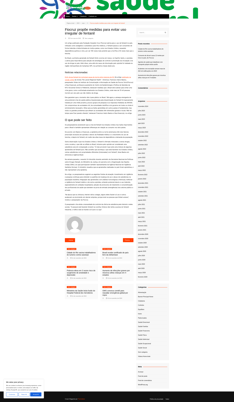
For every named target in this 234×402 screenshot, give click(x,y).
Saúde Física (142, 335)
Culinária (141, 305)
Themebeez (81, 399)
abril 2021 (141, 217)
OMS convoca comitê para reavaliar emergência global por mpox (115, 293)
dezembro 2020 (143, 234)
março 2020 (142, 272)
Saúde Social (142, 348)
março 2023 (142, 127)
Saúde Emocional (144, 322)
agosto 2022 (142, 149)
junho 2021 (141, 208)
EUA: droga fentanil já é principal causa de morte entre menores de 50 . (90, 77)
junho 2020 (141, 260)
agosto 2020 (142, 251)
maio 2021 (141, 213)
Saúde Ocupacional (144, 343)
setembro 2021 (143, 196)
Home (68, 16)
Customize (12, 394)
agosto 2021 (142, 200)
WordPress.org (143, 384)
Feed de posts (142, 376)
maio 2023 (141, 119)
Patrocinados (142, 318)
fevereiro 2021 (142, 226)
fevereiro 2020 (142, 277)
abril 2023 (141, 123)
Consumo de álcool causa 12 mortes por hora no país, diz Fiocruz (151, 57)
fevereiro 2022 (142, 174)
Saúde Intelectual (143, 339)
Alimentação (142, 292)
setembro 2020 (143, 247)
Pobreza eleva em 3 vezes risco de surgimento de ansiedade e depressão (81, 273)
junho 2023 (141, 115)
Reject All (24, 394)
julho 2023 (141, 110)
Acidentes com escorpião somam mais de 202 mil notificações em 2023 (151, 70)
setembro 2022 (143, 144)
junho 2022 (141, 157)
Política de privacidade (156, 399)
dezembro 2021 (143, 183)
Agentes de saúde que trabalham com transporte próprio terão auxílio (150, 63)
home (140, 314)
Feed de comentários (145, 380)
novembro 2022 (143, 136)
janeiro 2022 (142, 179)
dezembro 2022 (143, 132)
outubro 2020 (142, 243)
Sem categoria (89, 38)
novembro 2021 (143, 187)
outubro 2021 (142, 191)
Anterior (71, 240)
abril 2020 (141, 268)
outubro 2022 (142, 140)
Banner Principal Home (145, 296)
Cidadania (83, 16)
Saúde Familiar (143, 326)
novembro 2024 (143, 106)
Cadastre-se (93, 16)
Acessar (140, 372)
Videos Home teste (144, 356)
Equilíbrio (141, 309)
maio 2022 (141, 162)
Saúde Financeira (144, 331)
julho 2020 (141, 255)
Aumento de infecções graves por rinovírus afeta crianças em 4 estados (116, 273)
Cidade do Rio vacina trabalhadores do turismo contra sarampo (150, 50)
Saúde (74, 16)
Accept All (36, 394)
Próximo (127, 240)
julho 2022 (141, 153)
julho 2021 (141, 204)
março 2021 (142, 221)
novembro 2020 (143, 238)
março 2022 (142, 170)
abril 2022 (141, 166)
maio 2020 (141, 264)
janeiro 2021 (142, 230)
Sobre (167, 399)
